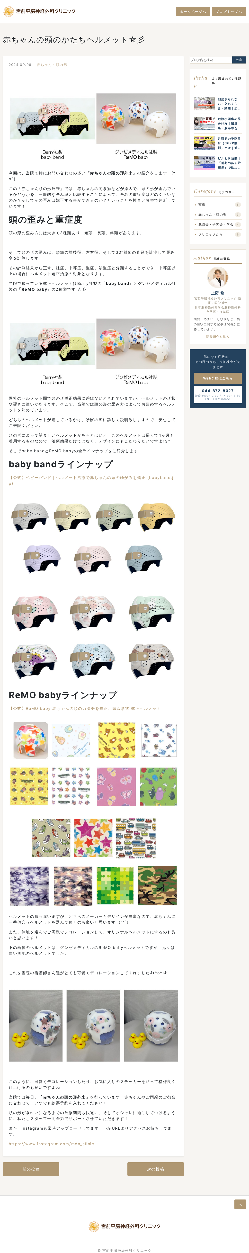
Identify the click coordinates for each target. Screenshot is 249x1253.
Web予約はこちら (218, 378)
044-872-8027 (217, 394)
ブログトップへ (229, 11)
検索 (239, 60)
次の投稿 (155, 1169)
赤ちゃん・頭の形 (52, 65)
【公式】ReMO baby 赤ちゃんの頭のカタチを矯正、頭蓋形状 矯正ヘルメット (85, 708)
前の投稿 (31, 1169)
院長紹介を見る (217, 336)
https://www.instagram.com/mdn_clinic (51, 1143)
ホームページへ (193, 11)
